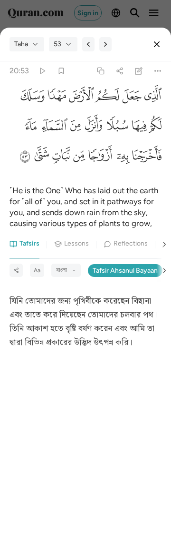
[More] (158, 71)
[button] (152, 98)
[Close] (156, 44)
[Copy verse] (100, 71)
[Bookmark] (61, 71)
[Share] (119, 71)
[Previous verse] (88, 44)
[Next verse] (105, 44)
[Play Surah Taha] (42, 71)
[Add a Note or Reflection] (139, 71)
